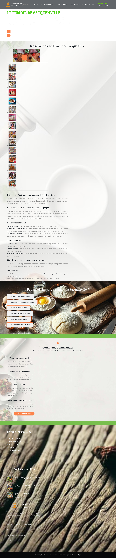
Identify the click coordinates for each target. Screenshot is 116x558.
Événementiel (75, 4)
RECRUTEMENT (13, 444)
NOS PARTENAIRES (14, 451)
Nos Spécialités (62, 4)
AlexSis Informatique (75, 555)
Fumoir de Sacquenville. (51, 555)
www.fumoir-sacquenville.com (15, 541)
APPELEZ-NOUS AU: (103, 4)
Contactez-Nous (89, 4)
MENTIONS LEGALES (15, 438)
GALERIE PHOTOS (14, 447)
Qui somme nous (48, 4)
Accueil (36, 4)
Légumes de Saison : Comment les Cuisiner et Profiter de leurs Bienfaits (27, 477)
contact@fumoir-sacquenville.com (16, 535)
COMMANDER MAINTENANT (24, 413)
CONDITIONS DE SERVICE (16, 441)
